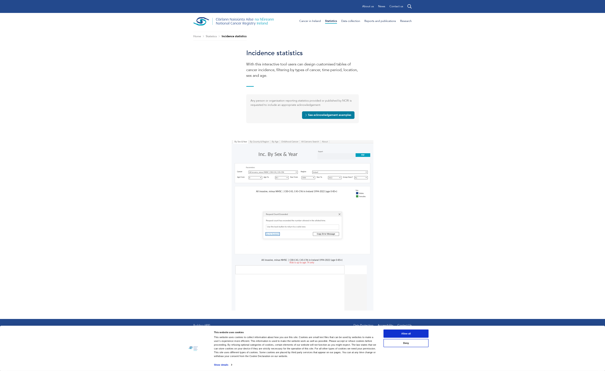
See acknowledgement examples (329, 115)
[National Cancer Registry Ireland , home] (233, 21)
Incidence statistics (234, 36)
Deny (406, 343)
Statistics (211, 36)
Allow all (406, 333)
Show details (221, 364)
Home (197, 36)
